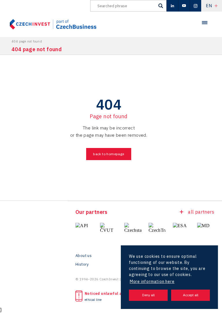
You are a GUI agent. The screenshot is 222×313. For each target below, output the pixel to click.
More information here (152, 281)
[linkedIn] (172, 6)
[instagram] (195, 6)
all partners (201, 212)
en (209, 5)
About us (83, 255)
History (82, 264)
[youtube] (184, 6)
